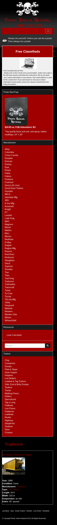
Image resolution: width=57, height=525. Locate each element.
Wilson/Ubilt (10, 320)
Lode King (9, 218)
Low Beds (5, 511)
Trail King (9, 278)
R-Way (8, 242)
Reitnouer (9, 257)
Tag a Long (10, 402)
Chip (7, 360)
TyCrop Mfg (10, 299)
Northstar (9, 239)
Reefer (8, 417)
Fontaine (9, 179)
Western (9, 311)
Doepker (9, 158)
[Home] (27, 9)
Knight (8, 209)
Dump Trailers (20, 511)
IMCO (7, 194)
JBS (7, 200)
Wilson (8, 317)
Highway (9, 420)
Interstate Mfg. (11, 197)
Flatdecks (9, 411)
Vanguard (9, 305)
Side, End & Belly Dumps (17, 384)
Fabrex (8, 176)
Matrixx (8, 230)
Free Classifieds (28, 51)
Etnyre (8, 170)
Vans (7, 429)
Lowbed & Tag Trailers (15, 381)
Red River (9, 254)
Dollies (8, 396)
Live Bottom (10, 378)
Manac (8, 227)
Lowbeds (9, 414)
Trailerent (9, 281)
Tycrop (8, 296)
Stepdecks (10, 423)
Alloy (7, 149)
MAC (7, 221)
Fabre (7, 173)
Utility (7, 302)
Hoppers (9, 375)
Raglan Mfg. (10, 248)
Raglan (8, 245)
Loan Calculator (14, 335)
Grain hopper (11, 372)
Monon (8, 236)
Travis (7, 290)
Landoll (8, 215)
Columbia (9, 152)
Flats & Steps (11, 369)
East (7, 167)
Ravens (8, 251)
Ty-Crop (8, 293)
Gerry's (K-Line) (12, 185)
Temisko (9, 269)
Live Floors (10, 408)
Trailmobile (10, 284)
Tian (7, 272)
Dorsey (8, 164)
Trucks (8, 390)
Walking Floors (12, 393)
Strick (7, 263)
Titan (7, 275)
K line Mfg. (10, 203)
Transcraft (9, 287)
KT (6, 212)
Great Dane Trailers (14, 188)
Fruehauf (9, 182)
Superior (9, 266)
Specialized (10, 399)
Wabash (8, 308)
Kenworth (9, 206)
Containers (10, 363)
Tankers (8, 387)
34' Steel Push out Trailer (17, 454)
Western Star (11, 314)
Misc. (7, 233)
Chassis (8, 432)
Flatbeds (9, 405)
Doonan (8, 161)
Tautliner (9, 426)
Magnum (9, 224)
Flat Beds (46, 511)
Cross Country (11, 155)
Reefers (29, 511)
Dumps (8, 366)
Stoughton (9, 260)
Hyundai (9, 191)
